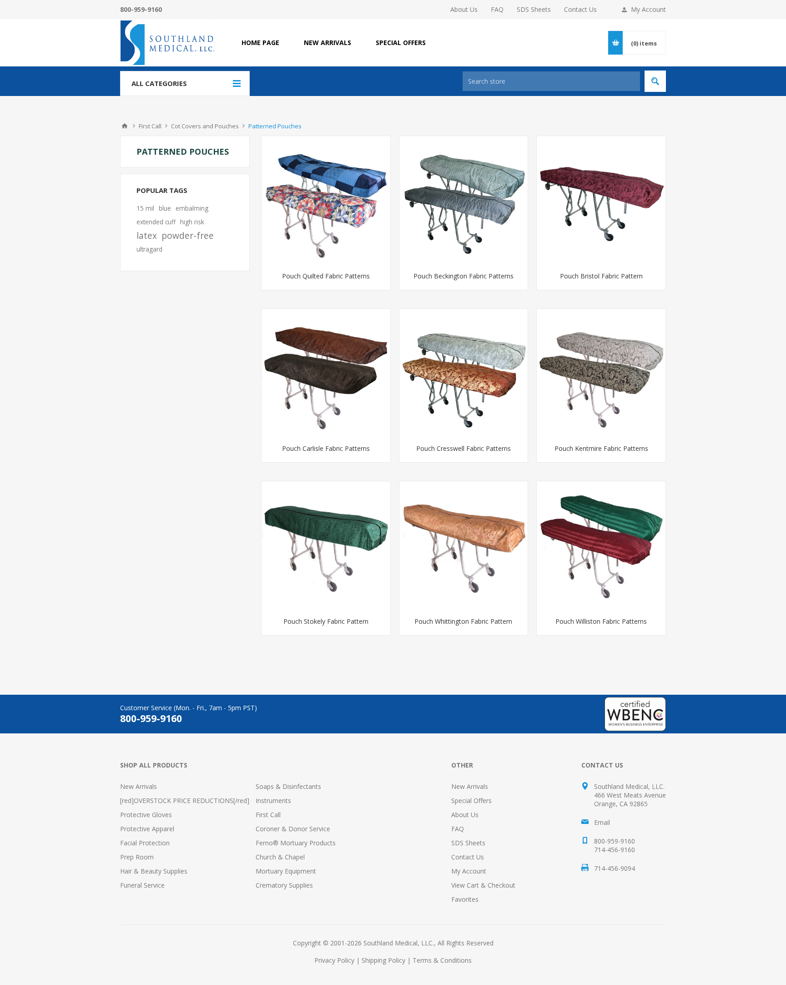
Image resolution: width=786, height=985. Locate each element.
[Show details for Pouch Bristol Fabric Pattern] (601, 200)
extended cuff (156, 221)
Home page (260, 42)
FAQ (497, 9)
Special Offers (471, 800)
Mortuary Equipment (286, 871)
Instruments (273, 800)
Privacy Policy (334, 960)
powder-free (187, 235)
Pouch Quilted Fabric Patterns (326, 276)
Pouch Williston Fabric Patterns (601, 621)
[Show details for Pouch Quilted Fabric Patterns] (326, 200)
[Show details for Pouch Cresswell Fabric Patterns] (463, 373)
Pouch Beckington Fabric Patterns (463, 276)
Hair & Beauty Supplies (153, 871)
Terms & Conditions (442, 960)
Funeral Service (142, 885)
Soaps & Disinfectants (288, 786)
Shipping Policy (383, 960)
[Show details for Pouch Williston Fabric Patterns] (601, 545)
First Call (268, 814)
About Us (464, 9)
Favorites (465, 899)
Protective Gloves (146, 814)
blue (165, 208)
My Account (648, 9)
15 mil (145, 208)
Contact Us (580, 9)
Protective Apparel (147, 828)
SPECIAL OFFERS (401, 42)
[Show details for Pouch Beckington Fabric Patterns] (463, 200)
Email (602, 822)
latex (146, 235)
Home (124, 126)
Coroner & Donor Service (293, 828)
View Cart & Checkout (483, 885)
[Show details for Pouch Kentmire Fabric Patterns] (601, 373)
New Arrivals (138, 786)
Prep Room (137, 857)
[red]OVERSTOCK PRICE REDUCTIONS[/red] (184, 800)
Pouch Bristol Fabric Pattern (601, 276)
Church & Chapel (280, 857)
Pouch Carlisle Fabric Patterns (326, 448)
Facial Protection (145, 843)
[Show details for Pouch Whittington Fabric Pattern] (463, 545)
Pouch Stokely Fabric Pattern (325, 621)
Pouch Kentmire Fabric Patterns (601, 448)
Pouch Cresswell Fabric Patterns (463, 448)
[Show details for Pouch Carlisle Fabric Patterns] (326, 373)
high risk (192, 221)
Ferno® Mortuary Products (296, 843)
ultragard (149, 249)
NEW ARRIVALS (327, 42)
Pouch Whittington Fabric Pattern (463, 621)
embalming (192, 208)
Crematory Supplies (284, 885)
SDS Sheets (534, 9)
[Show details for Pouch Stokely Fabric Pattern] (326, 545)
